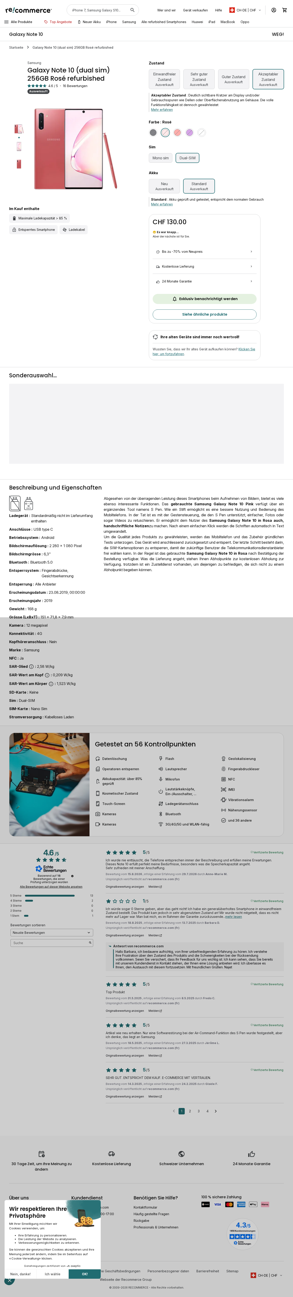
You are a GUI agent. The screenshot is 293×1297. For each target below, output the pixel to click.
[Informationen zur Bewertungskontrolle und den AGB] (72, 876)
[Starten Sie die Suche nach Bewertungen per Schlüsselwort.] (90, 943)
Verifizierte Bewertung (268, 852)
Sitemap (232, 1271)
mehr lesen (233, 917)
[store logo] (28, 10)
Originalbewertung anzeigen (125, 886)
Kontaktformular (145, 1207)
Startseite (16, 47)
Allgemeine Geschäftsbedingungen (113, 1271)
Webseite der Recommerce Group (126, 1279)
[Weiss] (201, 132)
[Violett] (189, 132)
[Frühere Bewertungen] (174, 1110)
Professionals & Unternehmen (156, 1227)
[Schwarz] (153, 132)
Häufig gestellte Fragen (151, 1214)
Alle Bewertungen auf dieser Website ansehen (51, 886)
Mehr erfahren (162, 110)
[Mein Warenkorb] (285, 10)
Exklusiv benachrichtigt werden (208, 298)
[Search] (132, 10)
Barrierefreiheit (207, 1271)
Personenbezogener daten (168, 1271)
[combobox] (96, 10)
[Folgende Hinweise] (216, 1111)
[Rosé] (165, 132)
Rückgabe (141, 1220)
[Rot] (177, 132)
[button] (245, 10)
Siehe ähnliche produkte (204, 314)
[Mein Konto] (274, 10)
